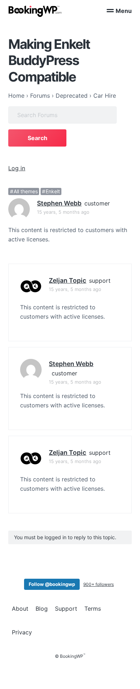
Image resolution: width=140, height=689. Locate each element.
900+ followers (98, 584)
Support (66, 608)
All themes (26, 191)
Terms (92, 608)
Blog (42, 608)
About (20, 608)
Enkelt (53, 191)
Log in (16, 168)
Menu (124, 10)
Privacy (22, 632)
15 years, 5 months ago (63, 212)
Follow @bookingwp (52, 584)
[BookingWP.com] (35, 11)
